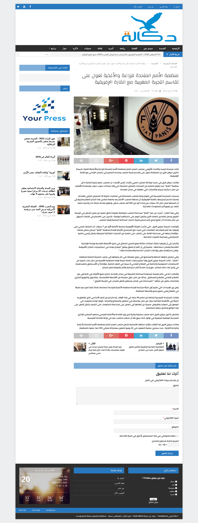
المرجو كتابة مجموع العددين (165, 441)
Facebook (50, 510)
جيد (173, 484)
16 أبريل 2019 (48, 215)
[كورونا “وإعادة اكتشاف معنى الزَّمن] (63, 175)
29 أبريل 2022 (48, 148)
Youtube (36, 510)
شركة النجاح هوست (84, 516)
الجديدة (162, 48)
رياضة (122, 48)
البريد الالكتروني (171, 418)
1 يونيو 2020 (48, 176)
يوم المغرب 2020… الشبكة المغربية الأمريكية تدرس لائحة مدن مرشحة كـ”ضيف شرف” (38, 209)
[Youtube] (24, 6)
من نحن (150, 6)
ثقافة (100, 48)
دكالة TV (155, 90)
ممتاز (172, 481)
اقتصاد (134, 48)
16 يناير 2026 (48, 197)
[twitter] (18, 6)
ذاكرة (75, 48)
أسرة (111, 48)
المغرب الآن (138, 6)
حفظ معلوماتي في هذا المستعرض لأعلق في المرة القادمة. (147, 436)
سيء (172, 494)
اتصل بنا (176, 6)
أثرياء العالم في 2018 (45, 156)
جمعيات (87, 48)
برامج (53, 48)
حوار (64, 48)
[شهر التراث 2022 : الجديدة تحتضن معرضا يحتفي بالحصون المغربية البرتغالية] (63, 141)
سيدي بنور (148, 48)
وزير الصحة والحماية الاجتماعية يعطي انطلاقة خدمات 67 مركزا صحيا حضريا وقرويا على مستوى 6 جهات (38, 191)
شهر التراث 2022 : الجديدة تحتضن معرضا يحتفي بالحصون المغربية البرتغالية (39, 141)
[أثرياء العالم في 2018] (63, 160)
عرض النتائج (153, 502)
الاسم (176, 409)
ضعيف (172, 491)
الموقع (175, 427)
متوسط (171, 487)
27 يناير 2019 (48, 160)
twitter (22, 510)
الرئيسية (175, 48)
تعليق (176, 385)
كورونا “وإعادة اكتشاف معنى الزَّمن (39, 172)
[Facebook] (30, 6)
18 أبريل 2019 (169, 90)
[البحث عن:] (34, 54)
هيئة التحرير (164, 6)
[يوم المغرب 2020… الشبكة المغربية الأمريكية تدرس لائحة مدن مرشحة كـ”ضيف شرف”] (63, 209)
